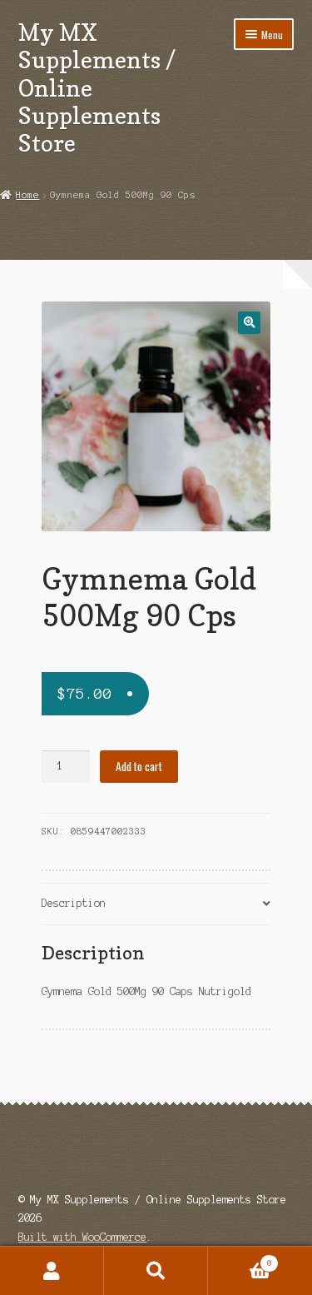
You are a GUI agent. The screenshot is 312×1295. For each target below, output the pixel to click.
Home (27, 195)
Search (156, 1271)
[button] (249, 322)
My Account (52, 1271)
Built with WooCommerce (82, 1237)
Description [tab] (74, 903)
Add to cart (139, 766)
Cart (240, 1259)
